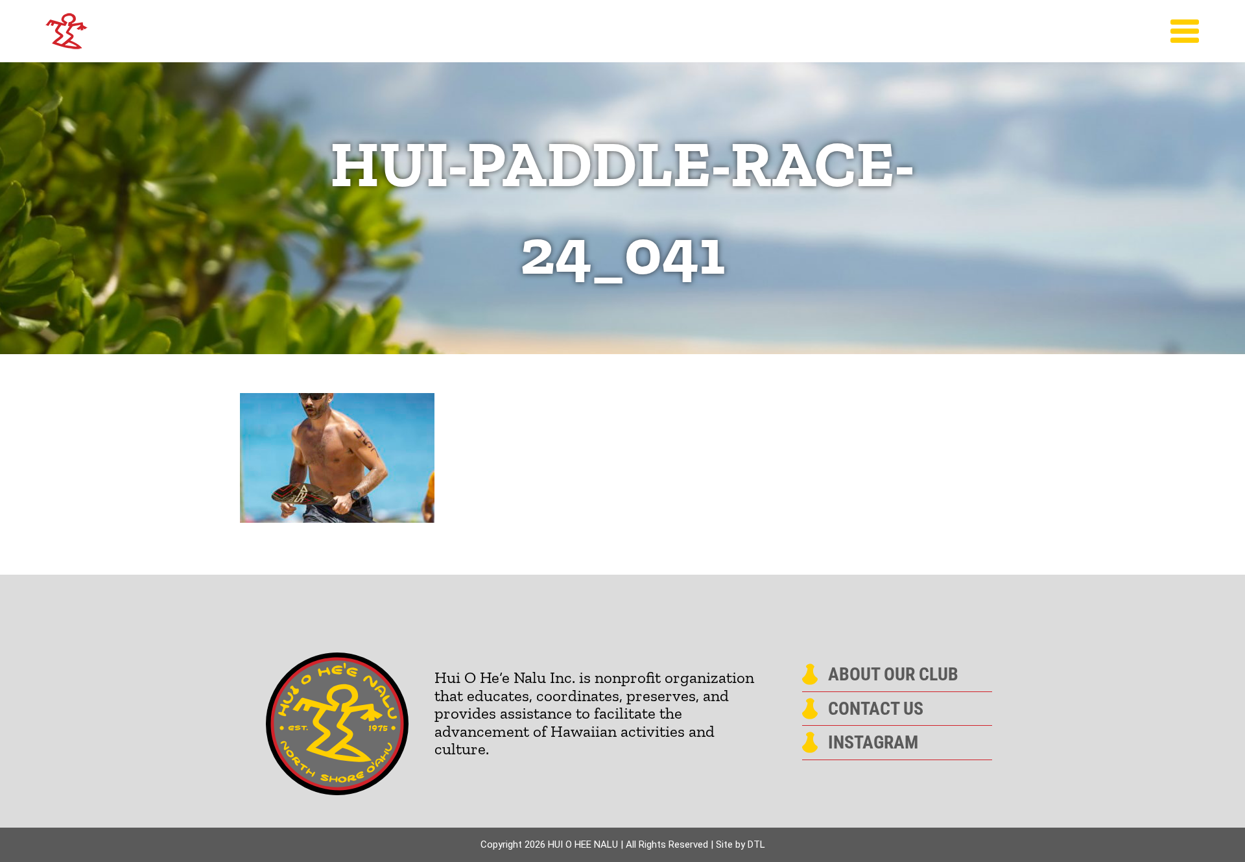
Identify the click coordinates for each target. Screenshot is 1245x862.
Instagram (873, 743)
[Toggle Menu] (1185, 31)
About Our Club (893, 674)
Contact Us (875, 709)
